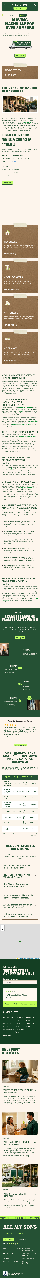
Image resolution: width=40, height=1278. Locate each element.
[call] (35, 5)
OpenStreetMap (34, 958)
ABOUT (5, 1253)
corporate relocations (8, 468)
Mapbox (26, 958)
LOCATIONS (7, 1260)
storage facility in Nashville (26, 487)
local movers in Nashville (25, 407)
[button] (19, 69)
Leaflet (20, 958)
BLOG (14, 1253)
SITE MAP (15, 1260)
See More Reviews (20, 744)
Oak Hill (21, 424)
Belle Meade (15, 424)
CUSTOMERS (16, 1248)
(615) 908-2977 (15, 161)
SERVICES (6, 1257)
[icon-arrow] (35, 1091)
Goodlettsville (33, 420)
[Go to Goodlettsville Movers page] (20, 941)
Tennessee (11, 15)
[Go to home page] (3, 15)
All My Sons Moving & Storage (22, 121)
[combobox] (21, 982)
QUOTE (14, 1257)
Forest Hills (27, 424)
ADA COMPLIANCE (28, 1257)
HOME (5, 1248)
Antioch (21, 410)
